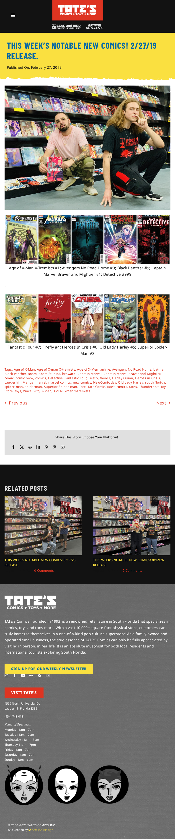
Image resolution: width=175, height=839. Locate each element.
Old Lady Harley (130, 382)
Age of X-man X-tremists (56, 369)
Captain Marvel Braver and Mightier (131, 373)
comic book (24, 378)
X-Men (46, 391)
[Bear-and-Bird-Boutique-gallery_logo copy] (66, 26)
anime (105, 369)
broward (69, 373)
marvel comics (59, 382)
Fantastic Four (76, 378)
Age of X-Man (24, 369)
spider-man (14, 386)
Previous (18, 403)
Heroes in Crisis (147, 378)
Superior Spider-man (60, 386)
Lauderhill (13, 382)
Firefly (93, 378)
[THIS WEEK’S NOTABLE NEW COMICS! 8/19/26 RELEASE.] (43, 498)
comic (9, 378)
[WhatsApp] (46, 447)
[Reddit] (30, 447)
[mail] (47, 675)
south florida (155, 382)
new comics (82, 382)
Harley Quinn (122, 378)
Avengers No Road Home (131, 369)
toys (18, 391)
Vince (27, 391)
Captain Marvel (89, 373)
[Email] (63, 447)
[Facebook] (13, 447)
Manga (28, 382)
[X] (22, 447)
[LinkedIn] (38, 447)
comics (40, 378)
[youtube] (23, 675)
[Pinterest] (54, 447)
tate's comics (117, 386)
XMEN (58, 391)
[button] (8, 534)
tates (133, 386)
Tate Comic (96, 386)
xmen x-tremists (77, 391)
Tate (82, 386)
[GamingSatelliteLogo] (93, 26)
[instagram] (6, 675)
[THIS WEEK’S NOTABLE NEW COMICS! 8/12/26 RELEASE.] (131, 498)
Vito (36, 391)
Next (161, 403)
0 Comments (44, 570)
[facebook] (14, 675)
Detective (55, 378)
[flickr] (31, 675)
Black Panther (15, 373)
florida (105, 378)
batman (159, 369)
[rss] (39, 675)
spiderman (33, 386)
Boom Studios (49, 373)
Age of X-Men (87, 369)
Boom (32, 373)
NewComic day (104, 382)
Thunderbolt (149, 386)
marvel (41, 382)
